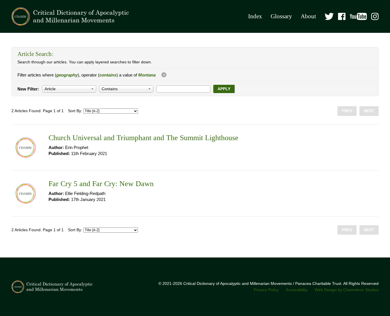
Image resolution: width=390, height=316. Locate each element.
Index (255, 16)
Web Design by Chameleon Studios (347, 290)
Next (369, 111)
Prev (347, 111)
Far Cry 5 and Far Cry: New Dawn (101, 184)
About (308, 16)
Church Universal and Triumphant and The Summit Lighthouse (143, 138)
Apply (224, 89)
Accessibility (296, 290)
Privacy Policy (266, 290)
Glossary (281, 16)
